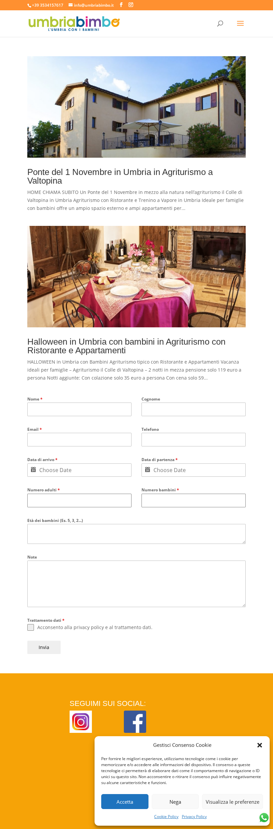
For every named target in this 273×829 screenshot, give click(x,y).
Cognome (150, 399)
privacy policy (89, 627)
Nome (35, 399)
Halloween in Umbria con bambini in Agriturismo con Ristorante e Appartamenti (126, 346)
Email (34, 429)
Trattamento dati (46, 620)
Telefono (150, 429)
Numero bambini (160, 490)
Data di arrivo (42, 459)
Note (32, 557)
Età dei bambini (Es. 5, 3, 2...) (55, 520)
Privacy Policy (194, 816)
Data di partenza (159, 459)
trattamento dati (133, 627)
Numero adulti (43, 490)
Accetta (125, 801)
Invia (44, 647)
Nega (175, 801)
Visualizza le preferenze (232, 801)
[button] (259, 745)
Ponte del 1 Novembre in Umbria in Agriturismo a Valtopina (120, 176)
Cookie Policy (166, 816)
